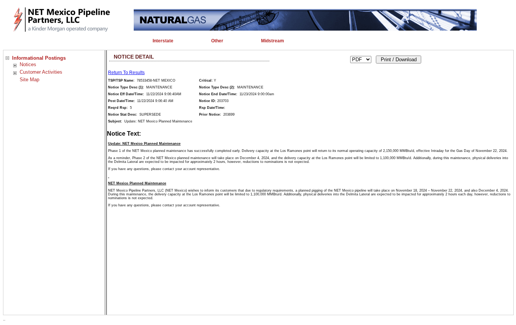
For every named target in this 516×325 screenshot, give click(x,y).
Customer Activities (41, 72)
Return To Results (126, 72)
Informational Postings (39, 58)
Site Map (29, 79)
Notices (28, 64)
